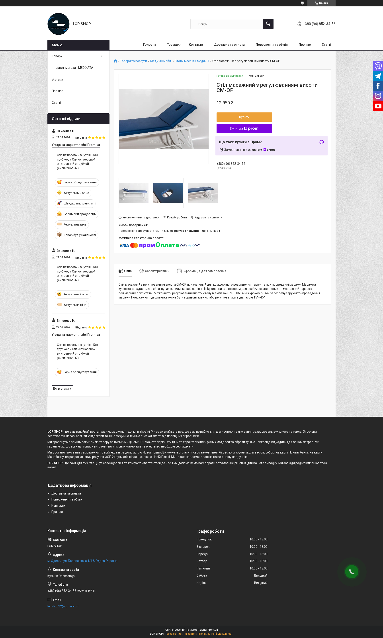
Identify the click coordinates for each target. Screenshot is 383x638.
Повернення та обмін (272, 44)
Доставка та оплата (229, 44)
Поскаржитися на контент (181, 633)
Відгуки (57, 79)
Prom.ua (213, 629)
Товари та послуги (133, 61)
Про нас (305, 44)
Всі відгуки (61, 388)
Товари (172, 44)
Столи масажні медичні (192, 61)
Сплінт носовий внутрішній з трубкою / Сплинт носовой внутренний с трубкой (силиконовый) (77, 161)
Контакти (196, 44)
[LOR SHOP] (58, 24)
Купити (244, 117)
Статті (326, 44)
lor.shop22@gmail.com (63, 606)
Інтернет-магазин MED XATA (72, 67)
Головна (149, 44)
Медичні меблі (161, 61)
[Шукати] (268, 24)
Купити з (236, 128)
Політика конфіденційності (216, 633)
